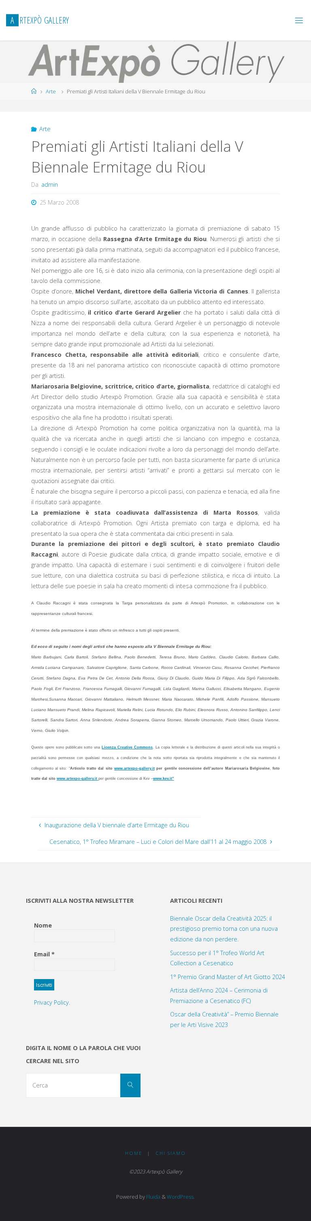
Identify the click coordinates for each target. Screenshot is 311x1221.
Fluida (152, 1196)
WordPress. (181, 1196)
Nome (43, 925)
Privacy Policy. (52, 1002)
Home (133, 1153)
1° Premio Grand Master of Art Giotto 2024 (227, 977)
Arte (51, 91)
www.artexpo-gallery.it (134, 768)
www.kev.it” (163, 779)
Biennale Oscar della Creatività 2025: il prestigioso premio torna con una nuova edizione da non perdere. (224, 929)
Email (44, 954)
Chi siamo (171, 1153)
